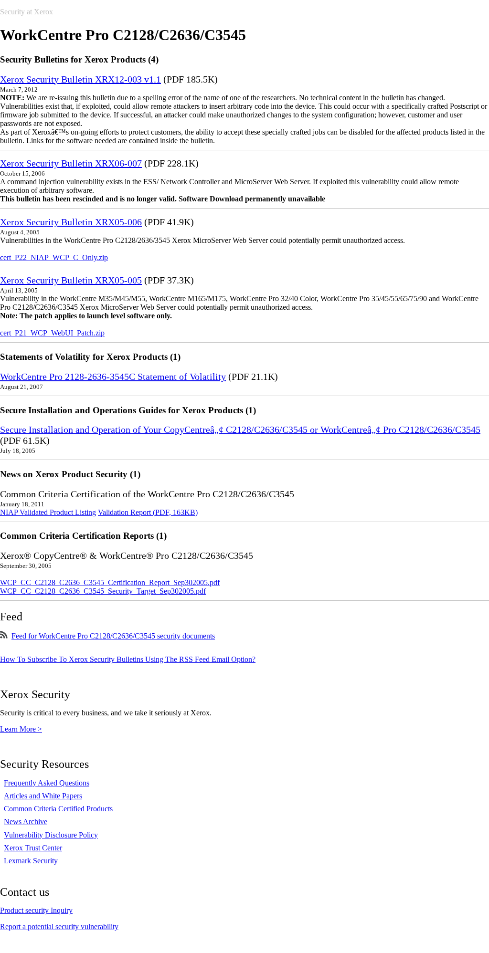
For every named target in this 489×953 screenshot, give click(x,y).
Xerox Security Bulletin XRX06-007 (71, 163)
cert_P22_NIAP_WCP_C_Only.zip (54, 257)
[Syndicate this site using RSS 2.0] (4, 636)
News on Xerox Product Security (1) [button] (70, 474)
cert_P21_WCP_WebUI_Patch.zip (52, 333)
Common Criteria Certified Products (58, 809)
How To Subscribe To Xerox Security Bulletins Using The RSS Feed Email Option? (127, 659)
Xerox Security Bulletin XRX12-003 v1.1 (80, 79)
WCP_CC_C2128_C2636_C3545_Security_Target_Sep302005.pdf (103, 591)
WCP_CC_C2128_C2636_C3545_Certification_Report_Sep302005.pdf (110, 582)
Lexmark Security (31, 861)
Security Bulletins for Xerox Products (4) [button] (79, 59)
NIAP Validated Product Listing (48, 512)
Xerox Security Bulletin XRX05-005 (71, 280)
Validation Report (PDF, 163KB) (148, 512)
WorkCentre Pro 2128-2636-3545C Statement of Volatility (113, 376)
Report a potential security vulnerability (59, 926)
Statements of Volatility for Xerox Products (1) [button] (90, 357)
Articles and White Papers (43, 796)
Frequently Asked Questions (46, 783)
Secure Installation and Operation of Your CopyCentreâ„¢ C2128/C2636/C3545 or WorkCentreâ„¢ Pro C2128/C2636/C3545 (240, 429)
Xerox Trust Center (33, 848)
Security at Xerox (26, 12)
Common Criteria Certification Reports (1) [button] (83, 536)
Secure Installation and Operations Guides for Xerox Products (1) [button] (128, 410)
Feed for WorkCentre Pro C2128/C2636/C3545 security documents (113, 636)
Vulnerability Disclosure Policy (51, 835)
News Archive (25, 821)
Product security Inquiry (36, 910)
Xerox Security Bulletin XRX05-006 (71, 222)
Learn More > (21, 729)
